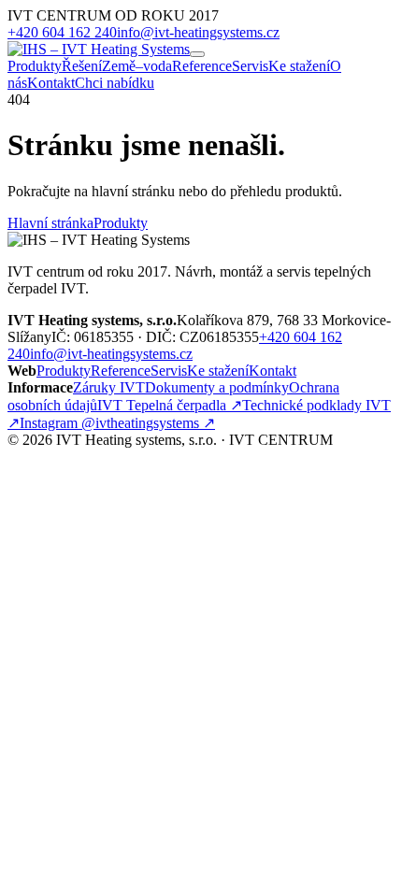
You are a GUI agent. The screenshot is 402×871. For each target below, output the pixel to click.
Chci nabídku (114, 83)
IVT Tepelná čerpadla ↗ (169, 405)
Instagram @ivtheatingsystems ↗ (117, 423)
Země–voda (137, 66)
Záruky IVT (109, 387)
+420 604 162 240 (62, 32)
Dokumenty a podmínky (217, 387)
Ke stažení (299, 66)
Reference (202, 66)
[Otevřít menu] (197, 54)
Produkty (34, 66)
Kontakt (51, 83)
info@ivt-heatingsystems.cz (198, 32)
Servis (250, 66)
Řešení (82, 66)
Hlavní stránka (50, 223)
